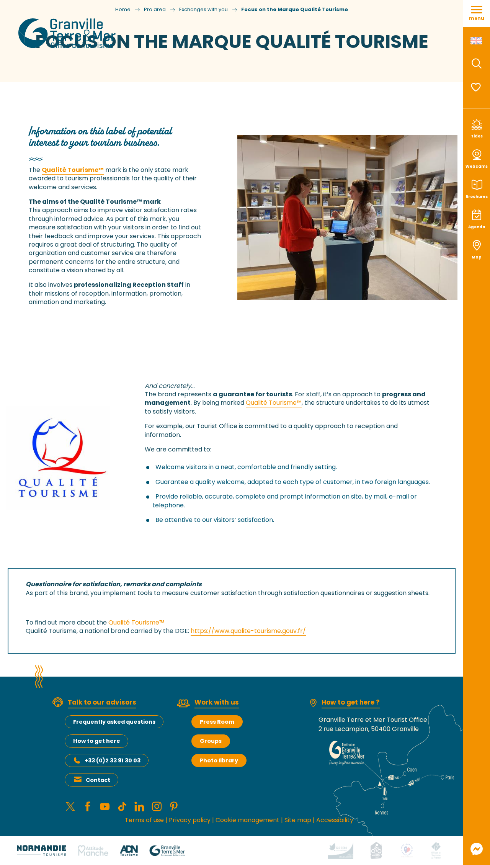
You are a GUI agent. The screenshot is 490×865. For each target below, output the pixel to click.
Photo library (219, 760)
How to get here (96, 741)
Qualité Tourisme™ (73, 169)
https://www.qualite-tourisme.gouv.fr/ (248, 630)
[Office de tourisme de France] (436, 850)
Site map (297, 820)
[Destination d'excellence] (406, 850)
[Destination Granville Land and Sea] (68, 33)
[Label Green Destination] (340, 850)
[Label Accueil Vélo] (376, 850)
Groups (211, 741)
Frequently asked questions (114, 722)
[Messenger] (476, 849)
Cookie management (247, 820)
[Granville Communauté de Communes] (167, 850)
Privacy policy (190, 820)
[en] (477, 40)
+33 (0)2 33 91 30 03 (112, 760)
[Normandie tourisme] (41, 850)
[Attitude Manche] (93, 850)
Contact (98, 780)
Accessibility (334, 820)
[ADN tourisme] (129, 850)
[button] (476, 63)
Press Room (217, 722)
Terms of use (144, 820)
